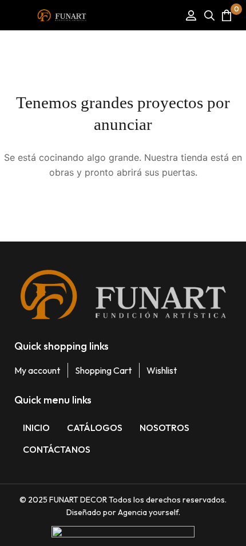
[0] (226, 15)
